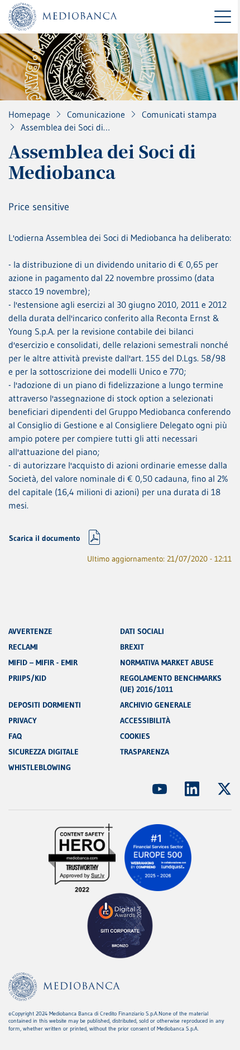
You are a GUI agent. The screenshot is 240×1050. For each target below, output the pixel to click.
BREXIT (132, 647)
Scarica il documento (44, 538)
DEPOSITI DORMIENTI (44, 705)
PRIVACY (22, 720)
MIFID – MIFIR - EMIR (43, 662)
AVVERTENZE (30, 631)
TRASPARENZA (144, 752)
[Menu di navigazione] (222, 16)
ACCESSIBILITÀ (145, 720)
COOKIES (135, 736)
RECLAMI (23, 647)
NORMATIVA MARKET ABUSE (167, 662)
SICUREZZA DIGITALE (43, 752)
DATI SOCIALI (142, 631)
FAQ (15, 736)
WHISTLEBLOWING (39, 767)
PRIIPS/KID (27, 678)
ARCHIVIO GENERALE (155, 705)
